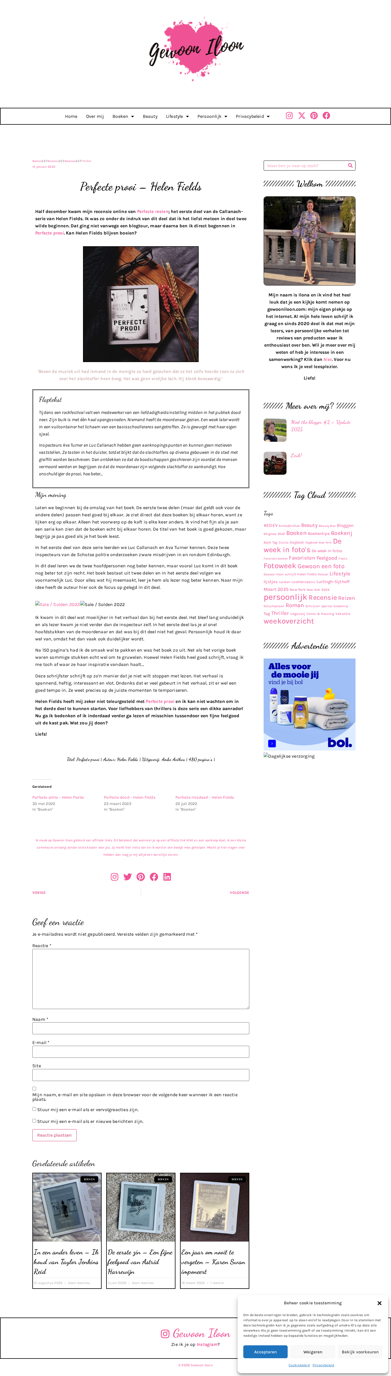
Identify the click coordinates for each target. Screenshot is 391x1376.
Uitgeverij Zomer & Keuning (312, 614)
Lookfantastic (303, 582)
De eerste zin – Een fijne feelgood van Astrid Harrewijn (140, 1261)
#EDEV (271, 525)
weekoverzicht (289, 621)
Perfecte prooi (49, 233)
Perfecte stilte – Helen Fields (58, 797)
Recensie (53, 161)
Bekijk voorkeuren (360, 1351)
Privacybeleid (323, 1365)
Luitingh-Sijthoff (333, 581)
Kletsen (323, 574)
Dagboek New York (318, 542)
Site (36, 1066)
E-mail (41, 1042)
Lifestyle (174, 116)
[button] (379, 1303)
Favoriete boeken (276, 558)
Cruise (284, 542)
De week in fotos (327, 550)
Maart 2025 (276, 589)
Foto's (343, 558)
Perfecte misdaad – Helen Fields (204, 797)
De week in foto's (303, 545)
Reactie (42, 945)
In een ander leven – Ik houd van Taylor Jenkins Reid (66, 1261)
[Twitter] (127, 877)
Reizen (346, 598)
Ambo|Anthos (289, 526)
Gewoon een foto (321, 566)
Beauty (150, 116)
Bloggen (345, 525)
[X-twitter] (302, 115)
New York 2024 (318, 590)
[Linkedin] (167, 877)
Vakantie (342, 614)
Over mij (95, 116)
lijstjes (271, 581)
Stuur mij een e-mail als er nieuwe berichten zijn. (90, 1121)
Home (71, 116)
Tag (267, 613)
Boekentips (319, 533)
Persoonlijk (210, 116)
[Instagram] (289, 115)
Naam (40, 1019)
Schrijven (312, 606)
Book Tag (271, 542)
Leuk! (296, 455)
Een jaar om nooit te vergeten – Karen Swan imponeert (213, 1261)
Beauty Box (327, 526)
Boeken (120, 116)
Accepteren (265, 1351)
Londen (284, 582)
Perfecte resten (152, 211)
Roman (295, 605)
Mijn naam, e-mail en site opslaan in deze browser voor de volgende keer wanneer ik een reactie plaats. (135, 1097)
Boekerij (341, 533)
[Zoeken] (350, 165)
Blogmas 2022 (274, 534)
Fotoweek (280, 565)
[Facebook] (326, 115)
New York (297, 589)
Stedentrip (340, 606)
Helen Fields (306, 574)
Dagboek (297, 542)
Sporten (326, 606)
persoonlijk (285, 597)
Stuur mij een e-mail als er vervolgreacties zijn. (88, 1109)
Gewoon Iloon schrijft (280, 574)
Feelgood (327, 558)
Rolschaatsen (274, 606)
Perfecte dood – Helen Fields (129, 797)
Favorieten (302, 558)
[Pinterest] (314, 115)
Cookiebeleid (299, 1365)
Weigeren (312, 1351)
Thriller (86, 161)
